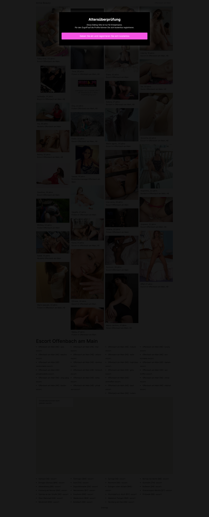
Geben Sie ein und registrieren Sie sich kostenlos (104, 36)
